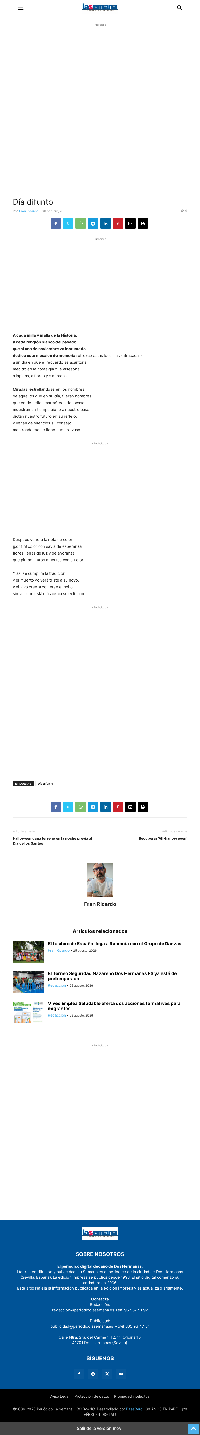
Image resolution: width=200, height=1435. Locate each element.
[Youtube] (121, 1374)
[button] (20, 8)
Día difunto (45, 783)
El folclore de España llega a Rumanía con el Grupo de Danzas (115, 943)
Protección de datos (91, 1396)
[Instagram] (93, 1374)
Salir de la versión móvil (100, 1428)
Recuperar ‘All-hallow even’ (163, 838)
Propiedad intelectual (132, 1396)
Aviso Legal (59, 1396)
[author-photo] (100, 897)
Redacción (57, 985)
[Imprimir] (143, 223)
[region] (100, 113)
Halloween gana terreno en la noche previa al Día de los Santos (52, 840)
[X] (68, 223)
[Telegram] (93, 223)
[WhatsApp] (80, 223)
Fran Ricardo (28, 211)
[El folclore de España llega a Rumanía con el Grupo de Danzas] (28, 952)
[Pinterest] (118, 223)
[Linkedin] (105, 223)
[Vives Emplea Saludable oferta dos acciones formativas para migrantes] (28, 1012)
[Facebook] (56, 223)
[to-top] (193, 1426)
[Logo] (100, 1238)
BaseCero (134, 1409)
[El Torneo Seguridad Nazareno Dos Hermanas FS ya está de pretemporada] (28, 982)
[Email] (130, 223)
